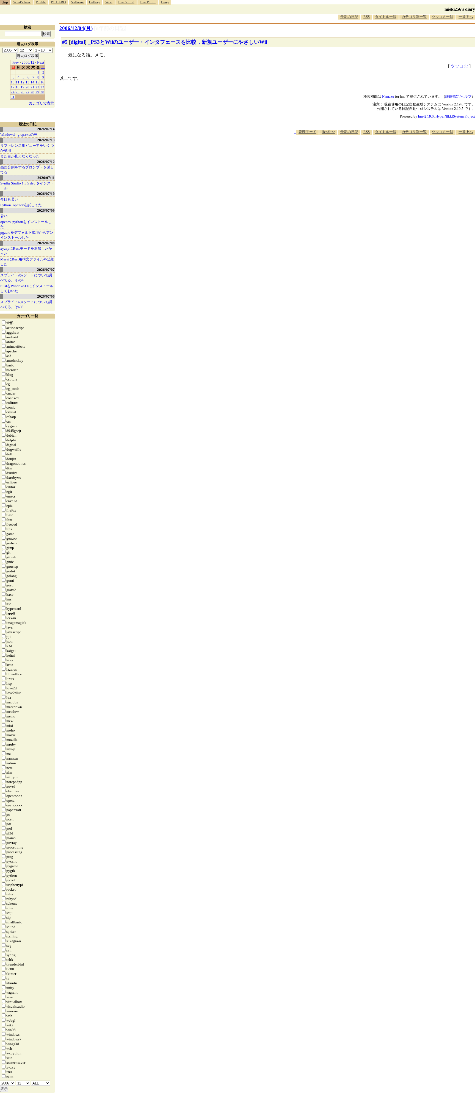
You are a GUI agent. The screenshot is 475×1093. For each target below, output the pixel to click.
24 (13, 92)
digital (78, 42)
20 (27, 87)
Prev (15, 62)
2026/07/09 (46, 210)
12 (22, 82)
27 (27, 92)
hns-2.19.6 (426, 116)
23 (42, 87)
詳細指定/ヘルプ (458, 96)
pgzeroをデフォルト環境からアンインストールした (26, 235)
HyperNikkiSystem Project (455, 116)
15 (37, 82)
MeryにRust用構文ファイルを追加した (27, 261)
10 (13, 82)
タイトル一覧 (385, 17)
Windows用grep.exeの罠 (18, 134)
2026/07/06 (46, 296)
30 (42, 92)
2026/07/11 (46, 178)
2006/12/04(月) (76, 28)
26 (22, 92)
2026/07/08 (46, 243)
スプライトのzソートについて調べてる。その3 (26, 304)
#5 (65, 42)
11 (18, 82)
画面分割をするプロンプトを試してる (27, 169)
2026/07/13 (46, 140)
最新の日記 (349, 17)
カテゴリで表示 (41, 103)
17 (13, 87)
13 (27, 82)
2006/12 (28, 62)
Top (5, 2)
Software (77, 2)
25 (18, 92)
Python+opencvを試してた (21, 205)
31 (13, 97)
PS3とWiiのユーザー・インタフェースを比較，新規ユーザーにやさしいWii (179, 42)
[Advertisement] (375, 151)
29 (37, 92)
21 (32, 87)
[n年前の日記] (110, 28)
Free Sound (126, 2)
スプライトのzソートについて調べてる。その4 (26, 277)
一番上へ (466, 132)
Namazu (388, 96)
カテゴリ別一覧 (414, 17)
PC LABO (58, 2)
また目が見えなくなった (20, 156)
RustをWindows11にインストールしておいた (26, 288)
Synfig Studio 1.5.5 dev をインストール (27, 185)
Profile (41, 2)
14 (32, 82)
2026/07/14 (46, 129)
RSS (366, 17)
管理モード (307, 132)
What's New (22, 2)
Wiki (108, 2)
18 (18, 87)
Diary (165, 2)
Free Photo (148, 2)
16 (42, 82)
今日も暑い (9, 199)
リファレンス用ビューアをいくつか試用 (27, 148)
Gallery (94, 2)
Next (40, 62)
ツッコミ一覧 (442, 17)
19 (22, 87)
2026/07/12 (46, 162)
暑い (3, 216)
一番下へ (466, 17)
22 (37, 87)
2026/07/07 (46, 270)
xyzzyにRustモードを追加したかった (26, 250)
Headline (328, 132)
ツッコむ (459, 66)
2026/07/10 (46, 194)
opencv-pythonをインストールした (26, 224)
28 (32, 92)
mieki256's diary (459, 9)
